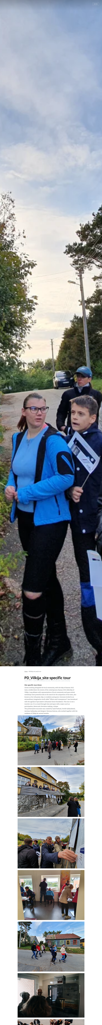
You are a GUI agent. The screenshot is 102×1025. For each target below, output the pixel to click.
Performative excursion (44, 681)
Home (26, 671)
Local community (65, 681)
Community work (55, 681)
